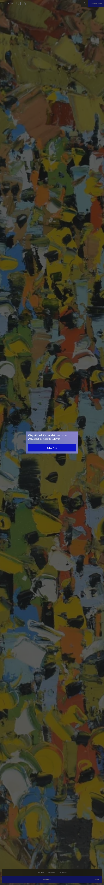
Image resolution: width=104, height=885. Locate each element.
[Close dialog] (74, 435)
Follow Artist (52, 448)
